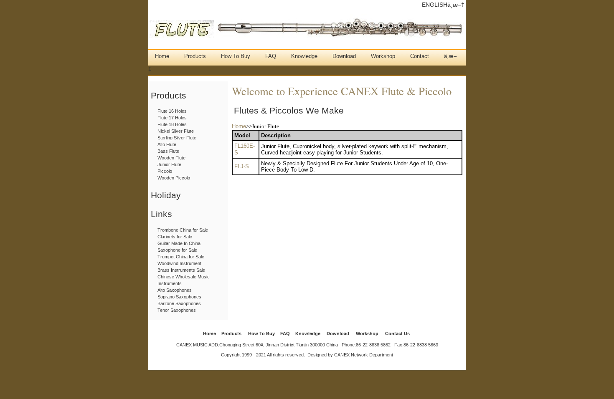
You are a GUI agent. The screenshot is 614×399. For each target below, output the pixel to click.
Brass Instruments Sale (181, 270)
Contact (419, 56)
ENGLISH (434, 4)
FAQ (270, 56)
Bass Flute (168, 151)
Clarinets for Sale (174, 236)
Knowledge (304, 56)
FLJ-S (241, 166)
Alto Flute (166, 144)
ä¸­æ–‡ (455, 4)
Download (344, 56)
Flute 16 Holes (172, 111)
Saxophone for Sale (177, 250)
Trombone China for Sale (182, 229)
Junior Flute (169, 164)
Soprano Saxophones (179, 296)
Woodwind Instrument (179, 263)
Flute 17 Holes (172, 117)
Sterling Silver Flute (176, 137)
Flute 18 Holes (172, 124)
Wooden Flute (171, 157)
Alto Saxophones (174, 290)
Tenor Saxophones (176, 310)
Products (195, 56)
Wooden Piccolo (173, 177)
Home (162, 56)
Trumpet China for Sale (180, 256)
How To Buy (235, 56)
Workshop (383, 56)
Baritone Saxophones (179, 303)
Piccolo (164, 171)
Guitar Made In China (178, 243)
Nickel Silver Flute (175, 131)
